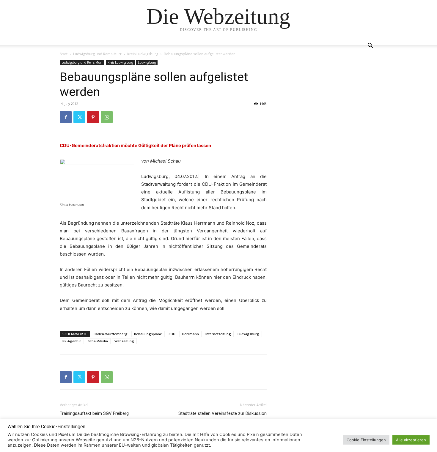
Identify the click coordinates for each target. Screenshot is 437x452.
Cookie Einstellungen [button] (366, 439)
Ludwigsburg (147, 62)
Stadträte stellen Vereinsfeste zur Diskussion (222, 413)
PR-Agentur (71, 341)
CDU (172, 334)
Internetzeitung (218, 334)
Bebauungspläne (148, 334)
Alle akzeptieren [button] (411, 439)
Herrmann (190, 334)
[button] (370, 46)
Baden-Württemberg (111, 334)
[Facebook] (66, 117)
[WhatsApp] (107, 117)
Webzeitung (124, 341)
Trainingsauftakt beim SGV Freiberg (94, 413)
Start (63, 53)
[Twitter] (79, 117)
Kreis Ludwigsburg (142, 53)
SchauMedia (98, 341)
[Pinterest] (93, 117)
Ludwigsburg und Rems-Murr (97, 53)
